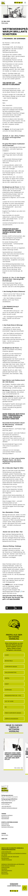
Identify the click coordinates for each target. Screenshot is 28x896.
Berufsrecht (4, 872)
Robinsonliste (4, 873)
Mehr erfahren (17, 767)
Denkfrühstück (5, 823)
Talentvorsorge (5, 816)
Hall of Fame (4, 835)
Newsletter (4, 869)
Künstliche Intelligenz (6, 815)
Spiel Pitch (15, 599)
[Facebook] (15, 2)
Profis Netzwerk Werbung (8, 865)
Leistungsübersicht (6, 851)
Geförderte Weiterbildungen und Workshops (12, 864)
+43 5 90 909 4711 (6, 806)
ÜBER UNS (4, 838)
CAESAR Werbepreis (6, 859)
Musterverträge (5, 867)
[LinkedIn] (19, 2)
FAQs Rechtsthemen (6, 870)
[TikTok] (22, 2)
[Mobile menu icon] (25, 2)
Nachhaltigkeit (5, 818)
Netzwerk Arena (5, 825)
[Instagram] (17, 2)
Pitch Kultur (4, 23)
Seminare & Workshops (7, 827)
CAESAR (3, 833)
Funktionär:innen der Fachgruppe (10, 856)
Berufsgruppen (5, 858)
